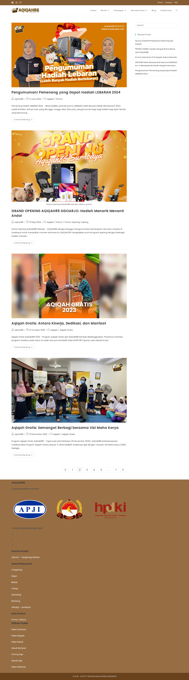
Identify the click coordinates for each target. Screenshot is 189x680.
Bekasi (14, 582)
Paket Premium (18, 629)
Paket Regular (18, 635)
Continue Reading (24, 120)
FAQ (176, 2)
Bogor (14, 576)
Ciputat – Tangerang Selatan (25, 557)
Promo (160, 2)
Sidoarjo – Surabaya (21, 607)
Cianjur (14, 588)
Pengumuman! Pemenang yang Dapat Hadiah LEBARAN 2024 (66, 92)
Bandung (15, 601)
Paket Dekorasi (18, 667)
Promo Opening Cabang (76, 222)
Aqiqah (50, 99)
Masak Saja (16, 660)
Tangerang (16, 569)
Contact (168, 2)
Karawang (16, 594)
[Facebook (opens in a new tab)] (13, 2)
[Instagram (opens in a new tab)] (16, 2)
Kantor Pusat (19, 551)
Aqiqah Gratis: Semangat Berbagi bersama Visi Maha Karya (65, 427)
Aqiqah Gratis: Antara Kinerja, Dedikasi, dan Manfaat (58, 323)
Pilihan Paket (19, 623)
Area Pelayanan (21, 563)
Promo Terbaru (18, 619)
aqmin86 (19, 99)
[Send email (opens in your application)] (20, 2)
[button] (94, 551)
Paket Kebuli (17, 642)
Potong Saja (17, 654)
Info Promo (18, 613)
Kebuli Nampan (18, 648)
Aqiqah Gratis (66, 330)
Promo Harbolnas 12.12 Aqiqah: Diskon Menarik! (156, 57)
